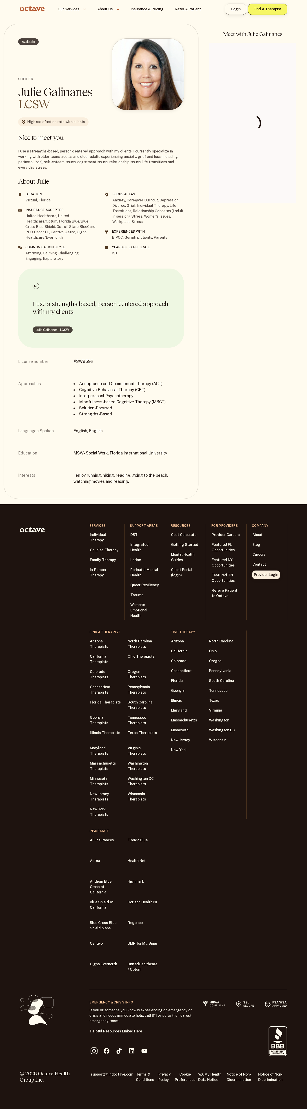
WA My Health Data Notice (209, 1077)
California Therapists (99, 659)
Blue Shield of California (101, 905)
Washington (219, 720)
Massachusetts (184, 720)
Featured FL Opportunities (223, 547)
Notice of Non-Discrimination (239, 1077)
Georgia (178, 690)
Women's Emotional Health (138, 610)
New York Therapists (99, 812)
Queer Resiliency (144, 585)
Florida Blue (138, 840)
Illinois (176, 700)
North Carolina (221, 641)
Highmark (136, 881)
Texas (214, 700)
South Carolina (221, 681)
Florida (177, 681)
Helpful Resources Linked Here (116, 1031)
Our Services (68, 9)
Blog (256, 544)
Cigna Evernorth (103, 964)
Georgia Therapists (99, 720)
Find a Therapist (268, 9)
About (257, 535)
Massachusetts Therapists (103, 766)
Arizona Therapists (99, 644)
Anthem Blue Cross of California (100, 886)
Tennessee (218, 690)
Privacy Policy (164, 1077)
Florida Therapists (105, 702)
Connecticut (181, 671)
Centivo (96, 943)
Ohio (213, 651)
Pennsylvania (220, 671)
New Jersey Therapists (99, 796)
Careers (259, 554)
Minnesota (180, 730)
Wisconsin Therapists (137, 796)
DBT (134, 535)
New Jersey (180, 740)
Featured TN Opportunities (223, 578)
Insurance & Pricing (147, 9)
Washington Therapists (138, 766)
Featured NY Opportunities (223, 562)
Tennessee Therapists (137, 720)
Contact (259, 564)
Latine (135, 560)
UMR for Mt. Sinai (142, 943)
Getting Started (184, 544)
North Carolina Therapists (140, 644)
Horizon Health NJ (142, 902)
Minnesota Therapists (99, 781)
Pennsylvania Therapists (139, 690)
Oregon (215, 661)
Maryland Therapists (99, 751)
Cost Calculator (184, 535)
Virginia (215, 710)
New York (179, 750)
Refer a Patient (188, 9)
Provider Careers (226, 535)
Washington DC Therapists (141, 781)
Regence (135, 923)
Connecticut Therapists (100, 690)
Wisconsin (217, 740)
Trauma (136, 595)
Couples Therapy (104, 550)
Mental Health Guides (183, 557)
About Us (105, 9)
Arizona (177, 641)
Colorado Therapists (99, 674)
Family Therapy (103, 560)
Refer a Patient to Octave (224, 593)
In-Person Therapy (98, 572)
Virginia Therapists (137, 751)
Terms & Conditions (145, 1077)
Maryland (179, 710)
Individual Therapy (98, 537)
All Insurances (102, 840)
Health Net (137, 861)
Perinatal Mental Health (144, 572)
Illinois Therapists (105, 733)
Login (236, 9)
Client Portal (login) (181, 572)
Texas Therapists (142, 733)
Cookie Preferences (185, 1077)
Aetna (95, 861)
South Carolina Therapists (140, 705)
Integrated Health (139, 547)
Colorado (178, 661)
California (179, 651)
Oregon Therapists (137, 674)
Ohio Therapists (141, 656)
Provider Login (266, 575)
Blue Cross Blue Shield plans (103, 925)
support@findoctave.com (112, 1074)
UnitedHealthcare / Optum (142, 967)
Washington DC (222, 730)
